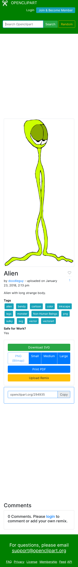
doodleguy (16, 281)
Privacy (19, 562)
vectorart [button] (48, 321)
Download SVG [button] (39, 347)
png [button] (65, 313)
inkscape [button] (64, 306)
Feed (62, 562)
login (50, 516)
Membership (48, 562)
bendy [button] (22, 306)
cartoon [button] (36, 306)
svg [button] (21, 321)
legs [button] (8, 313)
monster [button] (22, 313)
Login (30, 10)
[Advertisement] (39, 78)
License (32, 562)
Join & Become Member (56, 10)
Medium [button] (49, 356)
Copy (64, 394)
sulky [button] (9, 321)
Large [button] (64, 356)
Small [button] (35, 356)
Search (50, 24)
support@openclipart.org (39, 550)
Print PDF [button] (39, 369)
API (69, 562)
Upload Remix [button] (39, 378)
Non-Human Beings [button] (45, 313)
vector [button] (33, 321)
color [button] (50, 306)
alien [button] (9, 306)
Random (67, 24)
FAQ (9, 562)
